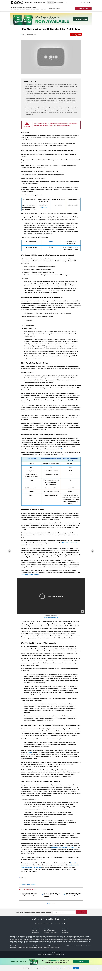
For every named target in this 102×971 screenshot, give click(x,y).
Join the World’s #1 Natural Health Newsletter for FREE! (23, 7)
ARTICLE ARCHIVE (38, 2)
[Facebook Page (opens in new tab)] (33, 919)
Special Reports (65, 932)
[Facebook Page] (20, 880)
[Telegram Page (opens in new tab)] (41, 919)
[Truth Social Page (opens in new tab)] (46, 919)
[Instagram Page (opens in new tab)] (35, 919)
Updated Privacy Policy (56, 953)
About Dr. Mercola (36, 929)
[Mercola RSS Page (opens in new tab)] (69, 919)
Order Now (81, 961)
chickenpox (43, 207)
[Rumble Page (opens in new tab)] (64, 919)
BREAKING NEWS (28, 2)
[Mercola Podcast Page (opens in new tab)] (67, 919)
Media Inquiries (47, 929)
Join (53, 904)
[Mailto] (22, 880)
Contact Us (34, 930)
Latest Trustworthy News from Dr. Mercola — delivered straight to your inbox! (33, 912)
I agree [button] (75, 968)
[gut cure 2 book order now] (51, 24)
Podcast (64, 930)
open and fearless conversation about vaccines (64, 847)
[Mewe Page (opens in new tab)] (51, 919)
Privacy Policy (58, 968)
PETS (44, 2)
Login (49, 904)
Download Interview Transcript (51, 617)
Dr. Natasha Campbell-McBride (30, 574)
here (62, 449)
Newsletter (64, 929)
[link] (21, 34)
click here (33, 945)
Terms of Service (66, 968)
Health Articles (35, 932)
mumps (30, 752)
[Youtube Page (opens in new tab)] (58, 919)
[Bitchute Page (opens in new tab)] (61, 919)
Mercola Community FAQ (49, 930)
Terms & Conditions (45, 953)
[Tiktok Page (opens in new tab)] (55, 919)
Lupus (51, 241)
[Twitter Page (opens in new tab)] (38, 919)
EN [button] (82, 2)
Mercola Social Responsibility (50, 932)
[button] (83, 8)
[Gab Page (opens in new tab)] (44, 919)
